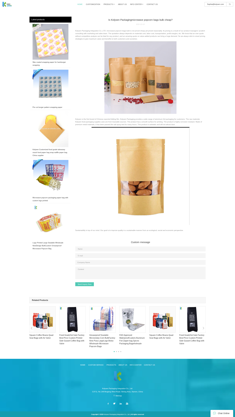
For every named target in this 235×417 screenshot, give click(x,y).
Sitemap (118, 396)
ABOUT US (122, 4)
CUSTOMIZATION (93, 4)
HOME (79, 4)
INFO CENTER (136, 4)
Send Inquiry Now (84, 284)
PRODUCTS (108, 4)
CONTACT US (152, 4)
